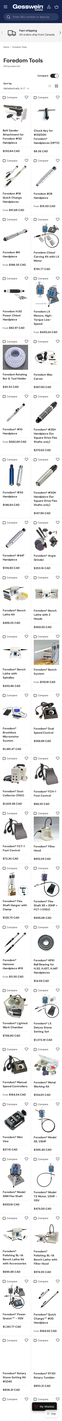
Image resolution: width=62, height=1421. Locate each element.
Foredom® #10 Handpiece (12, 431)
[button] (56, 7)
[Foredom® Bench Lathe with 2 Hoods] (46, 593)
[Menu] (5, 7)
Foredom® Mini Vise (13, 1139)
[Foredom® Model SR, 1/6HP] (46, 1120)
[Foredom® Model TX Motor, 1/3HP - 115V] (46, 1175)
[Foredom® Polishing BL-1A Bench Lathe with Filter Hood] (46, 1234)
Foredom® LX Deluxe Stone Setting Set (43, 1027)
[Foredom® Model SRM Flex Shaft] (15, 1174)
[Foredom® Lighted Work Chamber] (15, 1006)
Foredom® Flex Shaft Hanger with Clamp (15, 905)
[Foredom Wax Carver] (46, 357)
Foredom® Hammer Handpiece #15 (13, 964)
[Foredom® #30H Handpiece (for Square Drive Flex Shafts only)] (46, 475)
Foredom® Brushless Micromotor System (11, 734)
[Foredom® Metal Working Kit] (46, 1065)
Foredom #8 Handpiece (11, 254)
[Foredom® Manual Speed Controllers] (15, 1065)
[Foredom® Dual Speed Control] (46, 711)
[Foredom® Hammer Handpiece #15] (15, 943)
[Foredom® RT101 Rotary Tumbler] (46, 1356)
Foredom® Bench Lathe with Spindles (14, 673)
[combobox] (31, 17)
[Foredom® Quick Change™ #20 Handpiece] (46, 1297)
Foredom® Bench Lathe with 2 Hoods (45, 615)
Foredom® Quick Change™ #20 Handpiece (45, 1318)
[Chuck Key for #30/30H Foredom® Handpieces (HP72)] (46, 113)
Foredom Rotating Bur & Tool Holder (15, 376)
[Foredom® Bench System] (46, 652)
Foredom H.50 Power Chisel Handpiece (12, 315)
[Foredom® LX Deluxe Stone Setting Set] (46, 1006)
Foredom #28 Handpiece (43, 196)
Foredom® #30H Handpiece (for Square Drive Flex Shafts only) (45, 499)
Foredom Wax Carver (43, 376)
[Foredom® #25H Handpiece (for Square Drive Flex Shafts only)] (46, 412)
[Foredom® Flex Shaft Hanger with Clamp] (15, 884)
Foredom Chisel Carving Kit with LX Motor (46, 257)
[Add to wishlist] (26, 97)
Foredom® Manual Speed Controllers (15, 1084)
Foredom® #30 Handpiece (13, 494)
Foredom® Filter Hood (44, 848)
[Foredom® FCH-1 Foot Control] (46, 774)
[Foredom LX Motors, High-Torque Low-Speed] (46, 294)
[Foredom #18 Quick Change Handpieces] (15, 176)
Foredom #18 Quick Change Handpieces (12, 198)
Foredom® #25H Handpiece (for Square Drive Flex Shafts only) (45, 436)
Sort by (7, 83)
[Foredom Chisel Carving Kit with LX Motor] (46, 235)
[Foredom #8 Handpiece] (15, 235)
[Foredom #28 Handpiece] (46, 176)
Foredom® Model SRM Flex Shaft (14, 1194)
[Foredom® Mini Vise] (15, 1119)
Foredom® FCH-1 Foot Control (45, 793)
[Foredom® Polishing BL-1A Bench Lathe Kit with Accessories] (15, 1234)
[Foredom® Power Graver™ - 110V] (15, 1297)
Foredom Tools (19, 47)
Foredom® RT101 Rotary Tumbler (44, 1375)
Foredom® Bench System (45, 671)
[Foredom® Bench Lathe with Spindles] (15, 652)
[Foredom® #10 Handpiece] (15, 412)
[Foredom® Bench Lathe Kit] (15, 593)
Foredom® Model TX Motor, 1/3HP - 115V (45, 1196)
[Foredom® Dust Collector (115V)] (15, 774)
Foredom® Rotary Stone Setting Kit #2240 (14, 1377)
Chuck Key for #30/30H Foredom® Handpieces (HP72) (46, 137)
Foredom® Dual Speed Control (44, 730)
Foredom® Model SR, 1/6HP (45, 1139)
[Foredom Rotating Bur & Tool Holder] (15, 357)
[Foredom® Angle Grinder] (46, 538)
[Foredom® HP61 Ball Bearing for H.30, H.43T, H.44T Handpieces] (46, 943)
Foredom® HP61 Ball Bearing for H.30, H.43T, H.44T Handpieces (46, 966)
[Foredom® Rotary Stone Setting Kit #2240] (15, 1356)
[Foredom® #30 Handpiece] (15, 475)
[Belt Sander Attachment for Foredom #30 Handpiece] (15, 113)
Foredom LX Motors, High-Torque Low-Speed (43, 318)
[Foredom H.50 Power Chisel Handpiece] (15, 294)
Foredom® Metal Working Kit (45, 1084)
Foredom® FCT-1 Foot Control (14, 848)
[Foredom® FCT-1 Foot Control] (15, 829)
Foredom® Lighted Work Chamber (15, 1025)
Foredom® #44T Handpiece (13, 557)
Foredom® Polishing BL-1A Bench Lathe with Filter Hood (45, 1257)
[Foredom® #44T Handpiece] (15, 538)
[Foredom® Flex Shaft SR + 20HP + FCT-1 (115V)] (46, 884)
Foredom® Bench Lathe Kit (14, 612)
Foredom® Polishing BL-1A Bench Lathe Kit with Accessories (14, 1257)
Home (6, 47)
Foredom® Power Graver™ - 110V (14, 1316)
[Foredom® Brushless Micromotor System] (15, 711)
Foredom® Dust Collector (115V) (13, 793)
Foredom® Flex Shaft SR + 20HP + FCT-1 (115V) (45, 905)
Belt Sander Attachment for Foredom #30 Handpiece (13, 137)
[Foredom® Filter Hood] (46, 829)
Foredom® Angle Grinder (45, 558)
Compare (42, 75)
